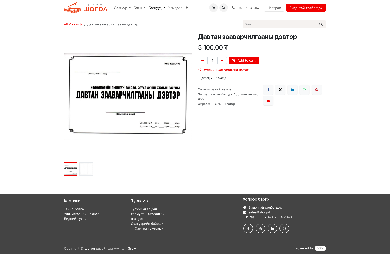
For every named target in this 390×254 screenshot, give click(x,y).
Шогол (89, 248)
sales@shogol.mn (262, 212)
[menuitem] (122, 8)
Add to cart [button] (246, 60)
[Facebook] (268, 90)
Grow (132, 248)
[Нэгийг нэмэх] (222, 60)
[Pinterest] (317, 90)
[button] (223, 7)
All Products (73, 24)
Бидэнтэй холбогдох (306, 8)
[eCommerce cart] (213, 7)
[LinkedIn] (292, 90)
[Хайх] (321, 24)
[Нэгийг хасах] (203, 60)
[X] (280, 90)
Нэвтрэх (274, 8)
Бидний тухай (75, 219)
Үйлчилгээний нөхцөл (81, 214)
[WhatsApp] (304, 90)
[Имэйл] (268, 100)
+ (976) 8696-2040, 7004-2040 (267, 217)
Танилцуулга (74, 209)
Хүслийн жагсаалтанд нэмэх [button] (226, 70)
